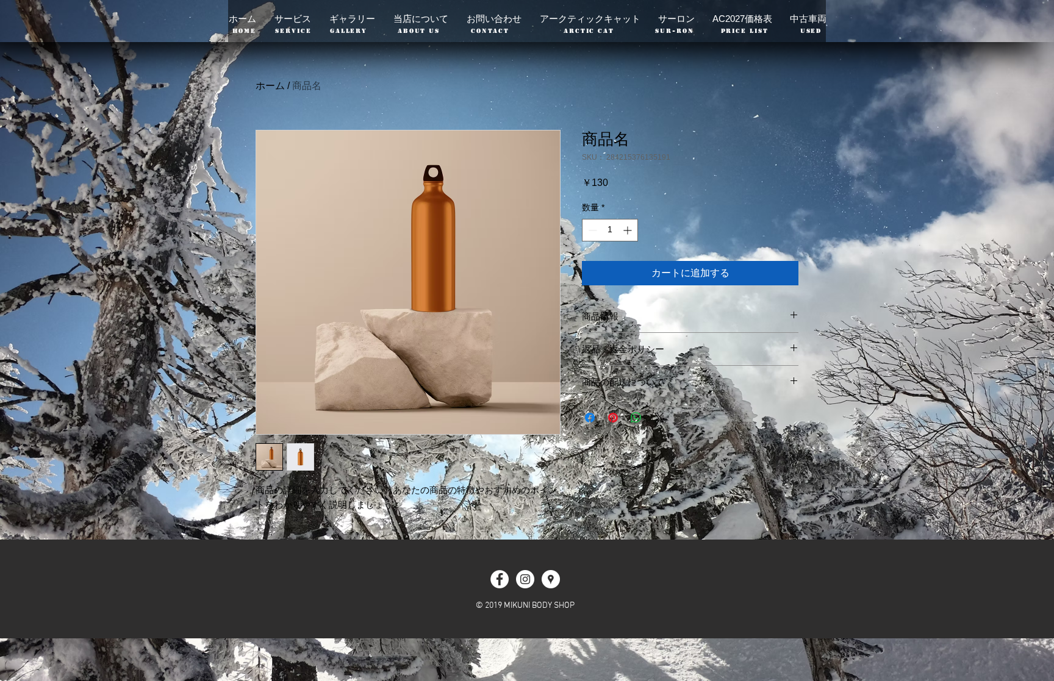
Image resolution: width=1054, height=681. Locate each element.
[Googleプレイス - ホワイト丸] (551, 579)
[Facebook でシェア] (590, 417)
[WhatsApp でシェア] (636, 417)
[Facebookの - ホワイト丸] (499, 579)
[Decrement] (591, 230)
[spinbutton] (610, 230)
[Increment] (628, 230)
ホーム (270, 85)
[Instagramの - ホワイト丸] (525, 579)
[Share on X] (659, 417)
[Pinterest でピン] (613, 417)
